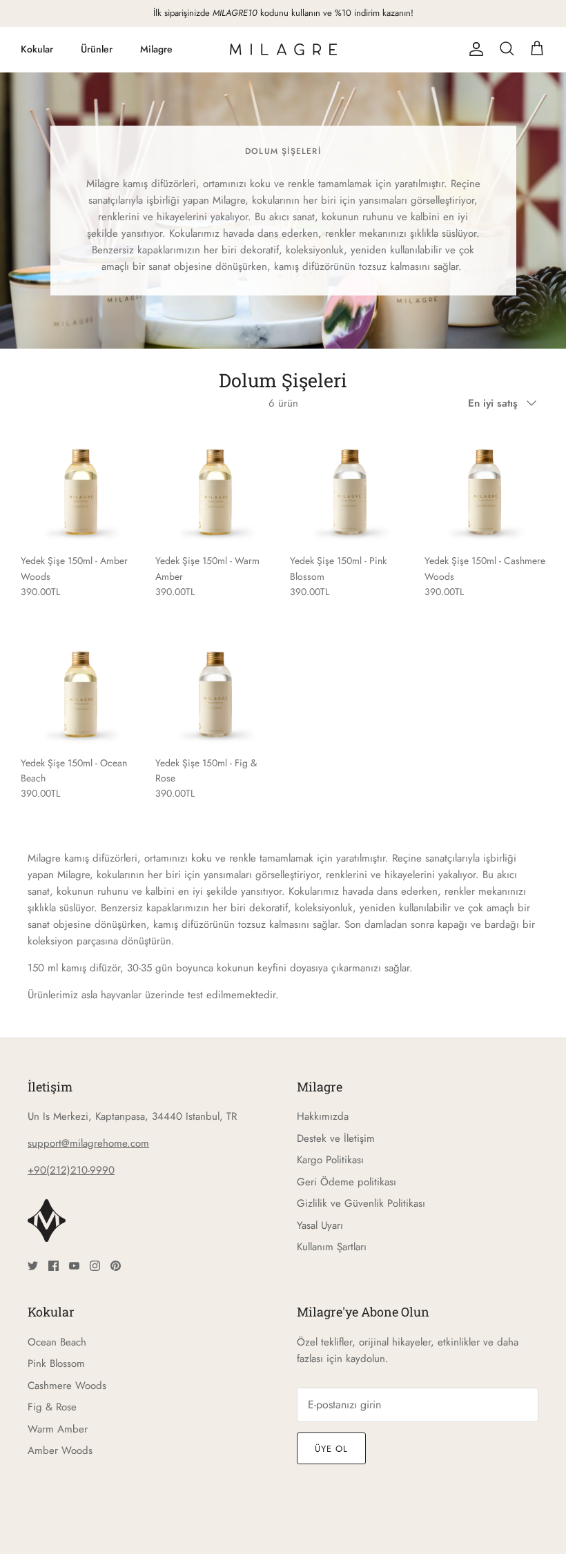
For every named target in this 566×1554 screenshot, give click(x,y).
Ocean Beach (57, 1342)
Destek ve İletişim (336, 1138)
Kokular (37, 49)
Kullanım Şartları (332, 1246)
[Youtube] (74, 1266)
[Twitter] (33, 1266)
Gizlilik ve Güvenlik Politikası (361, 1203)
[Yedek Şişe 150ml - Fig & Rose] (215, 688)
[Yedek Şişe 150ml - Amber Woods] (81, 485)
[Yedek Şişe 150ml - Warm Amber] (215, 485)
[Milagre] (283, 49)
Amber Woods (60, 1450)
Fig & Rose (52, 1407)
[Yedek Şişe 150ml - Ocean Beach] (81, 688)
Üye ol (331, 1448)
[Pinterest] (115, 1266)
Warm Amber (58, 1429)
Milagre (156, 49)
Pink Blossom (56, 1363)
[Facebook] (53, 1266)
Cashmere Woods (67, 1385)
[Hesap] (473, 49)
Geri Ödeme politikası (346, 1181)
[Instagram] (95, 1266)
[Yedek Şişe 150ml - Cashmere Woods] (484, 485)
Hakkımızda (323, 1116)
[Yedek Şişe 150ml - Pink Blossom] (350, 485)
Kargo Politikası (330, 1159)
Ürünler (97, 49)
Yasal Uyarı (320, 1225)
